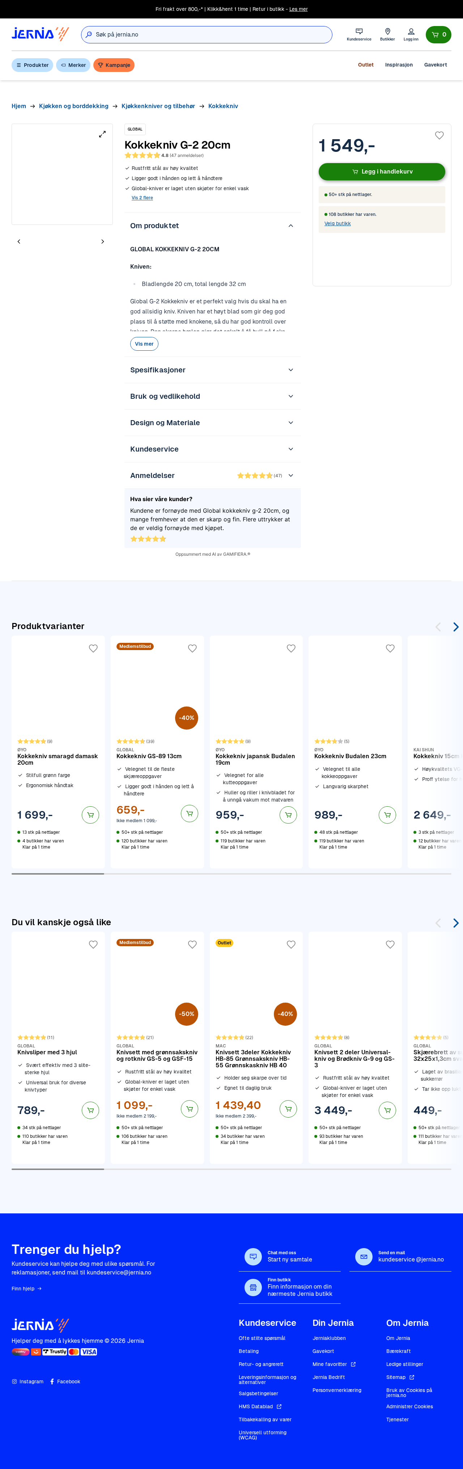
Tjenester (397, 1419)
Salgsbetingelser (258, 1393)
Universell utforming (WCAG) (262, 1435)
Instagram (31, 1381)
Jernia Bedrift (329, 1377)
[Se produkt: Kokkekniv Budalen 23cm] (355, 752)
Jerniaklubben (329, 1338)
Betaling (249, 1351)
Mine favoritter (330, 1364)
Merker (77, 65)
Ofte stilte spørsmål (262, 1338)
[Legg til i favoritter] (439, 135)
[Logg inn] (411, 34)
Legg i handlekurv (387, 171)
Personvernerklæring (337, 1390)
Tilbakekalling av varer (265, 1419)
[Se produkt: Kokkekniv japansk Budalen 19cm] (256, 752)
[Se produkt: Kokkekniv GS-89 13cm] (157, 752)
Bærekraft (398, 1351)
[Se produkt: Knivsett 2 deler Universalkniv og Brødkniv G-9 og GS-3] (355, 1048)
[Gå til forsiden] (40, 34)
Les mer (298, 9)
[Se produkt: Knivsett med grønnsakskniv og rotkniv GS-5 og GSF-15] (157, 1048)
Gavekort (435, 65)
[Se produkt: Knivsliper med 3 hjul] (58, 1048)
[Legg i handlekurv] (90, 815)
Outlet (366, 65)
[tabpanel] (62, 174)
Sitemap (395, 1377)
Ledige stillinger (404, 1364)
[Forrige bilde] (19, 241)
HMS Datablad (256, 1406)
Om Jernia (398, 1338)
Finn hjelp (23, 1288)
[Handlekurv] (438, 34)
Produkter (36, 65)
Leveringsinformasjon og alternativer (267, 1380)
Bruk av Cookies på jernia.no (409, 1393)
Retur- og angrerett (261, 1364)
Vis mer (144, 344)
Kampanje (118, 65)
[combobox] (214, 34)
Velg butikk (337, 223)
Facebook (68, 1381)
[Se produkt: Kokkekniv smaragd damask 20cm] (58, 752)
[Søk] (88, 34)
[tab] (40, 242)
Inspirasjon (399, 65)
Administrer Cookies (409, 1406)
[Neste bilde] (102, 241)
